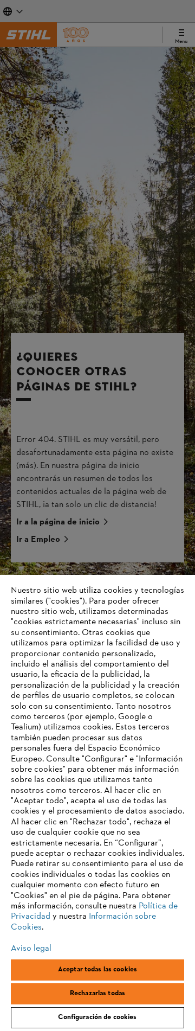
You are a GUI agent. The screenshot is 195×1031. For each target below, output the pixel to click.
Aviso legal (31, 949)
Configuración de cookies (97, 1017)
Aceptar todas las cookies (97, 970)
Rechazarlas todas (97, 993)
